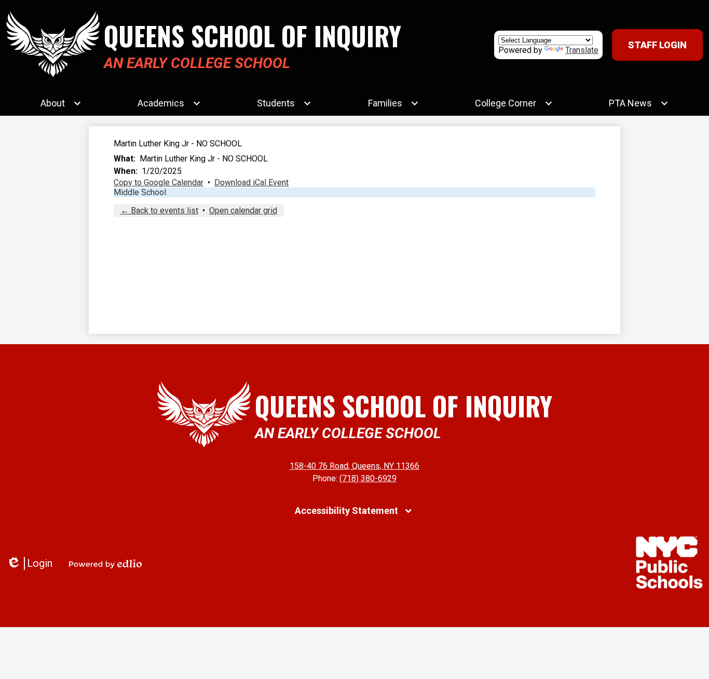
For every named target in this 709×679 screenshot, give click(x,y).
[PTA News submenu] (639, 103)
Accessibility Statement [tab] (346, 510)
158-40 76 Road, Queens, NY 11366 (354, 466)
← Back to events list (159, 210)
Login (29, 563)
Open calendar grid (243, 210)
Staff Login (657, 44)
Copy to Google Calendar (158, 182)
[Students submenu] (284, 103)
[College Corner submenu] (514, 103)
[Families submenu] (393, 103)
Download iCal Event (251, 182)
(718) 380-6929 (368, 478)
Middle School (140, 192)
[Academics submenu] (169, 103)
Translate (581, 50)
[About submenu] (61, 103)
